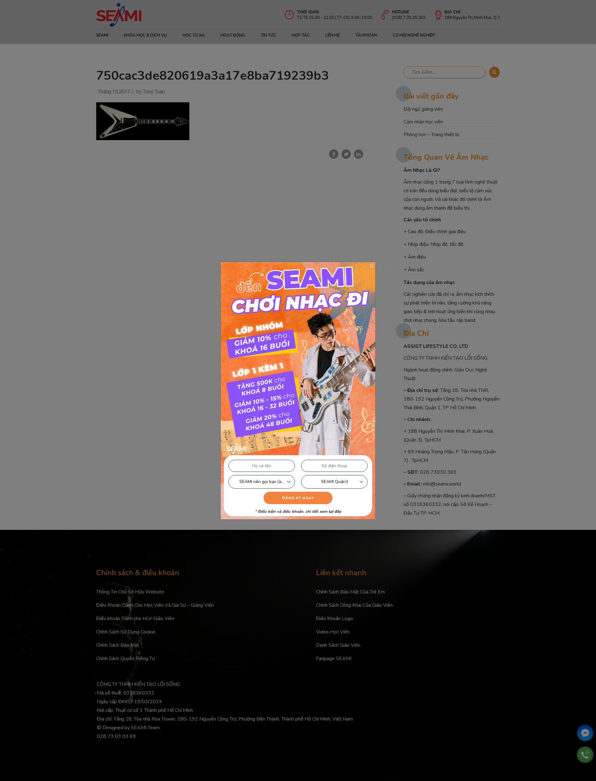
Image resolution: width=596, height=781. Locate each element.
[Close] (371, 265)
